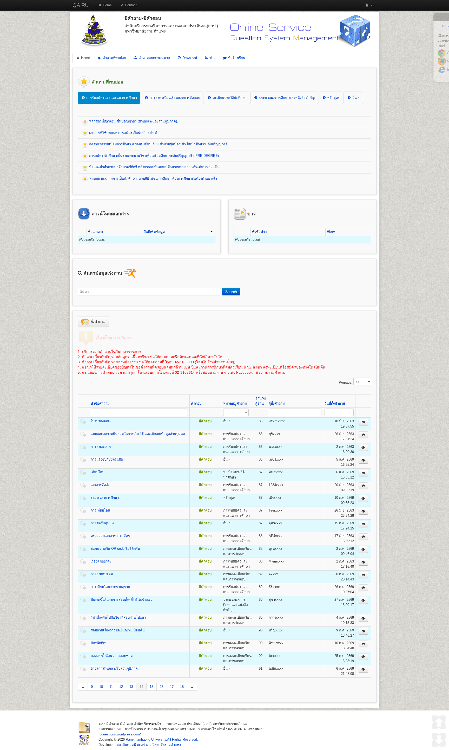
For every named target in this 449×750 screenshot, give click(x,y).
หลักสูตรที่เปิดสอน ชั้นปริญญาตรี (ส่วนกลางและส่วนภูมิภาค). (133, 121)
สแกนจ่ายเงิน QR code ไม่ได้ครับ (115, 549)
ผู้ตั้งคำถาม (277, 403)
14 (141, 687)
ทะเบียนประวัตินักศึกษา (229, 98)
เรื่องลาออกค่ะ (101, 561)
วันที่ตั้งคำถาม (335, 403)
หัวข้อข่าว (259, 232)
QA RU (80, 5)
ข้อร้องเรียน (236, 58)
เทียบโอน (97, 472)
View (331, 232)
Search (231, 291)
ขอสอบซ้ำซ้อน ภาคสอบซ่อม (112, 656)
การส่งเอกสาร (101, 447)
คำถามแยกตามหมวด (153, 58)
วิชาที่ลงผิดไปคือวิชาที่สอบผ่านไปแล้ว (118, 617)
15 (151, 687)
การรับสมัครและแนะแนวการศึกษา (111, 98)
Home (107, 5)
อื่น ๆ (355, 98)
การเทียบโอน (100, 510)
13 (131, 687)
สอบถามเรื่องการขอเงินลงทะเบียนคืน (118, 630)
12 (121, 687)
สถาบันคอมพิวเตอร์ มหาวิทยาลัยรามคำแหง (149, 745)
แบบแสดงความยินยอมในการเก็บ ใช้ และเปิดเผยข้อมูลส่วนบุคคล (138, 434)
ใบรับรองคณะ (101, 421)
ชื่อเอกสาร (95, 232)
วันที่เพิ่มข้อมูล (154, 232)
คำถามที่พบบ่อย (114, 58)
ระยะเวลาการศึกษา (105, 498)
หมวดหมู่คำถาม (235, 403)
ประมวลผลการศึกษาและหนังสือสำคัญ (286, 98)
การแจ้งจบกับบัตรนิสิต (107, 459)
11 (111, 687)
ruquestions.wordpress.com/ (119, 734)
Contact (130, 5)
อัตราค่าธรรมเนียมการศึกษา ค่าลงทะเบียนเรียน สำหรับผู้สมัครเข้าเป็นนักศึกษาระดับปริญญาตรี (157, 144)
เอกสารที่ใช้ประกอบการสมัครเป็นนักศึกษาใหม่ (122, 133)
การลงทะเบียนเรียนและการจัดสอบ (174, 98)
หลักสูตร (333, 98)
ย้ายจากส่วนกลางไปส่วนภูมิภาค (114, 668)
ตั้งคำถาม (97, 321)
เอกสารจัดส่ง (100, 485)
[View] (363, 422)
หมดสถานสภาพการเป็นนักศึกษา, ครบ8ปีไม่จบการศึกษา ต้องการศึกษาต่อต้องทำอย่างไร (152, 178)
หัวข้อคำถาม (100, 403)
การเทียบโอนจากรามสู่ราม (110, 587)
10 (101, 687)
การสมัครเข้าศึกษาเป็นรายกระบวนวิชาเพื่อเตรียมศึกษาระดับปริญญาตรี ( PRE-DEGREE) (153, 156)
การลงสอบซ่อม (102, 574)
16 (161, 687)
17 (172, 687)
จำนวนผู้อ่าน (260, 400)
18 (182, 687)
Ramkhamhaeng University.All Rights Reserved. (162, 739)
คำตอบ (196, 403)
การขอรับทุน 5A (103, 523)
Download (189, 58)
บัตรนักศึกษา (100, 643)
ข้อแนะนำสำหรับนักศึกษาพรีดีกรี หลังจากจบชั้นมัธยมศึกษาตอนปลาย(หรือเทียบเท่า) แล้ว (153, 167)
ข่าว (211, 58)
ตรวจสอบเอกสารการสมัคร (110, 536)
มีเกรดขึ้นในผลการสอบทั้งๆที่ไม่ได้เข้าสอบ (121, 600)
